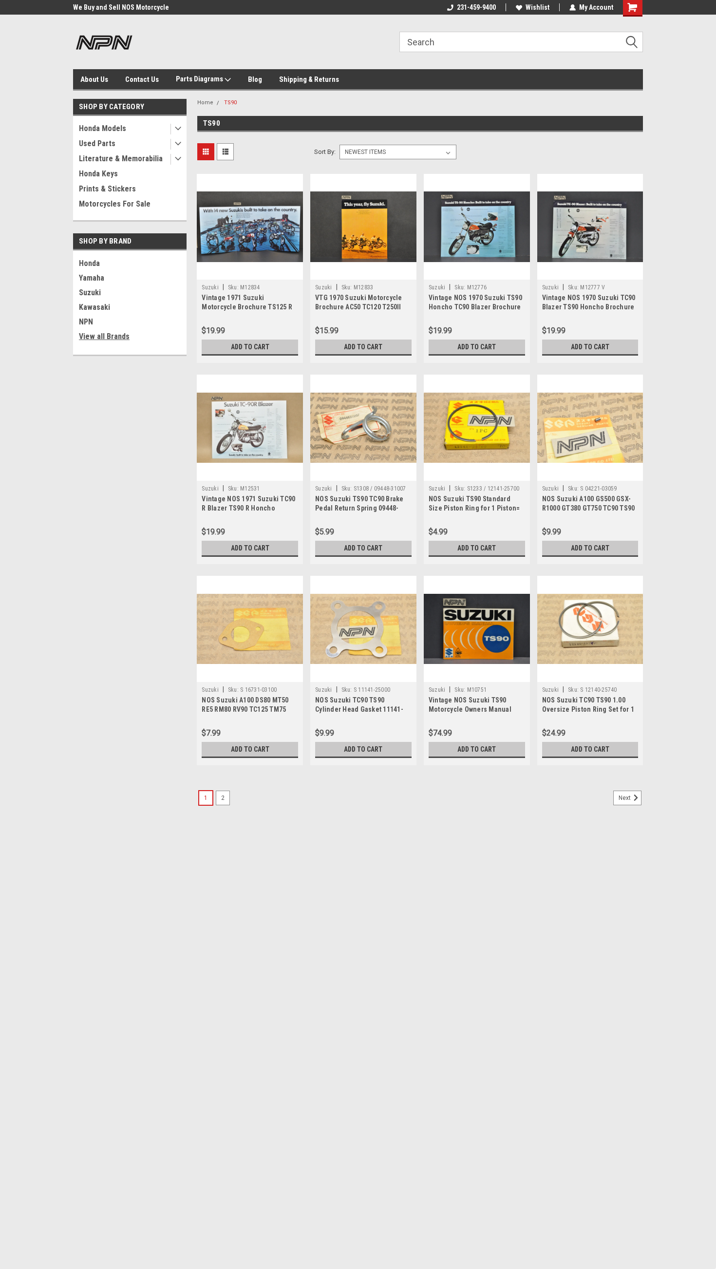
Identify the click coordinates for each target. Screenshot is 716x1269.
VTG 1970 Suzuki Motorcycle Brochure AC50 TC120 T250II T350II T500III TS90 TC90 (358, 307)
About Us (94, 79)
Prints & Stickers (107, 188)
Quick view (250, 272)
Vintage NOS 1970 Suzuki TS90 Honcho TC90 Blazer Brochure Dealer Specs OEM (475, 307)
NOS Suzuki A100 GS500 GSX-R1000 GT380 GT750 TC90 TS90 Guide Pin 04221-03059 (588, 508)
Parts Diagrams (200, 79)
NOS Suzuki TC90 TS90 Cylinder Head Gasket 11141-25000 (359, 709)
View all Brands (104, 336)
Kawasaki (94, 307)
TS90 (230, 102)
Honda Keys (98, 173)
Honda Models (102, 128)
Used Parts (97, 143)
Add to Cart (250, 347)
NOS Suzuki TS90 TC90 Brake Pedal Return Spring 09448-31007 (359, 508)
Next (625, 798)
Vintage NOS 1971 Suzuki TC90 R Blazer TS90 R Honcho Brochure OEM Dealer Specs (248, 508)
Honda (89, 263)
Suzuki (90, 292)
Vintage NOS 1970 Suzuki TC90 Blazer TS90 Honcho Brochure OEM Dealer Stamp (589, 307)
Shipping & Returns (309, 79)
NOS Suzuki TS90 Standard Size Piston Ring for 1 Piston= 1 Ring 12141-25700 (474, 508)
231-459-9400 (476, 7)
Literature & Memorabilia (121, 158)
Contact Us (142, 79)
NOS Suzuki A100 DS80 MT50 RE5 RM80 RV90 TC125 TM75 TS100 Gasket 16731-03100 (245, 709)
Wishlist (537, 7)
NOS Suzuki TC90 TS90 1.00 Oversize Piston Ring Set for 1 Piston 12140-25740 (588, 709)
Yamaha (91, 278)
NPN (86, 321)
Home (205, 102)
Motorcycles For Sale (115, 203)
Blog (255, 79)
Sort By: (325, 151)
